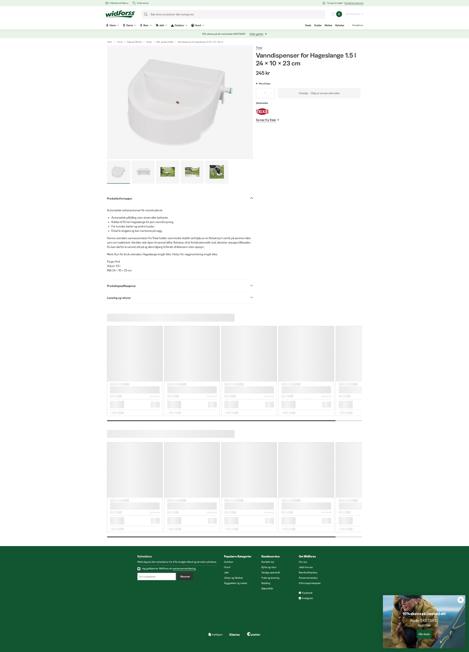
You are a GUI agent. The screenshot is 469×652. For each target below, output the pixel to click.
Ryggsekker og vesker (235, 583)
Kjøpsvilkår (267, 588)
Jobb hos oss (306, 567)
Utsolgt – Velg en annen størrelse (319, 93)
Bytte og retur (268, 567)
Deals (308, 25)
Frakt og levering (270, 577)
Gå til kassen (353, 14)
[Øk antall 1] (272, 93)
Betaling (265, 583)
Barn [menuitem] (146, 25)
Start (109, 41)
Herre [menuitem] (113, 25)
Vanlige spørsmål (270, 572)
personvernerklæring (184, 568)
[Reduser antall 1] (259, 93)
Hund (120, 41)
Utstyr (149, 41)
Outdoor (228, 561)
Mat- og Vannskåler (164, 41)
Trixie (259, 47)
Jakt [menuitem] (161, 25)
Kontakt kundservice (353, 3)
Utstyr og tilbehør (233, 577)
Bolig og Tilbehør (134, 41)
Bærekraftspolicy (308, 572)
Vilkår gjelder (256, 34)
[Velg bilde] (118, 172)
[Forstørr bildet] (180, 102)
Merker (328, 25)
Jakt (226, 572)
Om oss (303, 561)
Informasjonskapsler (310, 583)
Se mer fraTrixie (266, 120)
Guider (318, 25)
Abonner (185, 576)
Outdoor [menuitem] (179, 25)
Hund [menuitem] (198, 25)
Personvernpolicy (308, 577)
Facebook (307, 592)
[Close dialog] (460, 600)
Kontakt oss (357, 25)
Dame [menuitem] (129, 25)
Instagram (307, 598)
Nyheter (339, 25)
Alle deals (424, 634)
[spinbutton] (265, 93)
